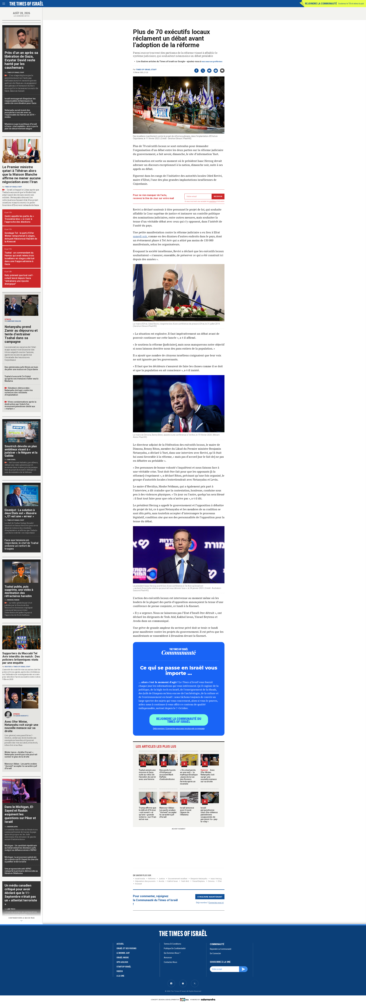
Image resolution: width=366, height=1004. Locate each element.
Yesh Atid (185, 881)
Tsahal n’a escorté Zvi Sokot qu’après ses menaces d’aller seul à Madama (21, 378)
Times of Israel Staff (146, 70)
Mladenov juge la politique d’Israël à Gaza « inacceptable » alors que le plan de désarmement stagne (21, 126)
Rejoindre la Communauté (321, 3)
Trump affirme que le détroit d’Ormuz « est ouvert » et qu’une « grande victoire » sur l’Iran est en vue (147, 813)
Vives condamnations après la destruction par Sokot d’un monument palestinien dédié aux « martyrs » (20, 405)
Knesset (138, 884)
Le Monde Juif (123, 953)
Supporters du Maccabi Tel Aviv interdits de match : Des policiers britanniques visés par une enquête (21, 658)
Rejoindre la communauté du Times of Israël (178, 719)
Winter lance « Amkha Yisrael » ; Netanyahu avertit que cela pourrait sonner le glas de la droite (21, 754)
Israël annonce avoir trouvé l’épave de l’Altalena (187, 811)
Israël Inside (140, 879)
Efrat (220, 881)
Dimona (211, 881)
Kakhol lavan (172, 881)
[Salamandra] (208, 999)
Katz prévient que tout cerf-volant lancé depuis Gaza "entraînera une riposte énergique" (19, 279)
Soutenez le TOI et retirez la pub (351, 3)
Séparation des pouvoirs (145, 881)
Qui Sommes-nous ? (172, 953)
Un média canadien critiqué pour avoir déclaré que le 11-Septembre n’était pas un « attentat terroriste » (21, 895)
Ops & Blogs (122, 962)
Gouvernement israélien (177, 879)
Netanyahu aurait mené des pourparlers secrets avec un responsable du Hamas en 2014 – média (20, 113)
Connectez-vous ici (216, 902)
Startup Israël (124, 967)
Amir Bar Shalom (14, 321)
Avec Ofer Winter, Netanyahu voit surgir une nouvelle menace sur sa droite (209, 776)
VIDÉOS (120, 971)
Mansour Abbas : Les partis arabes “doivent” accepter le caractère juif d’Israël (168, 812)
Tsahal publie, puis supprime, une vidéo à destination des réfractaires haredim (19, 591)
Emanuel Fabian (13, 600)
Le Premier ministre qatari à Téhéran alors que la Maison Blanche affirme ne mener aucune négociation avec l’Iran (21, 174)
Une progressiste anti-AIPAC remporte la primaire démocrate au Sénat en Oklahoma (21, 871)
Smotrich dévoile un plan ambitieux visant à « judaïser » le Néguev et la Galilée (21, 451)
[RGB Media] (185, 999)
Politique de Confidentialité (175, 948)
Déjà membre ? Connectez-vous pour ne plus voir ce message (179, 728)
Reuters (8, 666)
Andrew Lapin (12, 827)
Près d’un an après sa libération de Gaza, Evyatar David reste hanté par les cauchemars (21, 60)
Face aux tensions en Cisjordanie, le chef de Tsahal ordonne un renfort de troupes (21, 544)
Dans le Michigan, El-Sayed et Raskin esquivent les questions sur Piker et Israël (20, 814)
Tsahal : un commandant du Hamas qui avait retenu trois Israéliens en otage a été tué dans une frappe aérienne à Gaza (19, 258)
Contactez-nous (170, 962)
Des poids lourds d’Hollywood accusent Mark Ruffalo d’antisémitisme (167, 774)
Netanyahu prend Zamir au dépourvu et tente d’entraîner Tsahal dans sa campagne (21, 334)
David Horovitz (22, 716)
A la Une (120, 976)
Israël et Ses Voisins (126, 948)
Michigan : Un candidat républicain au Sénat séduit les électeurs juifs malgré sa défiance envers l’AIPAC (21, 847)
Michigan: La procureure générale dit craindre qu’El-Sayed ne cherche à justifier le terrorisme (21, 859)
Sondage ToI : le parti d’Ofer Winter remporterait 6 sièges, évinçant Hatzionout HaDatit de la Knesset (21, 237)
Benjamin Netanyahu (199, 879)
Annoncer (168, 957)
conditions (212, 201)
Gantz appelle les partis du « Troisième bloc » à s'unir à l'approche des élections (19, 219)
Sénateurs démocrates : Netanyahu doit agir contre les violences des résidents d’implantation (19, 391)
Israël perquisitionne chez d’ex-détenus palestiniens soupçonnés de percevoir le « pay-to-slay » (209, 815)
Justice (162, 879)
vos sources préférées (212, 61)
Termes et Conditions (172, 944)
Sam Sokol (11, 459)
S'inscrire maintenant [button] (209, 896)
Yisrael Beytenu (198, 881)
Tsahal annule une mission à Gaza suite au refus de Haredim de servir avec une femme (147, 774)
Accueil (120, 944)
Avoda (161, 881)
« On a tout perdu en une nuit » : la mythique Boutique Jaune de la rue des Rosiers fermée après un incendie (189, 777)
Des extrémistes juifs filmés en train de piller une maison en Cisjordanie (21, 368)
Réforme (151, 879)
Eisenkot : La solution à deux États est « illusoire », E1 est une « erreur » (20, 513)
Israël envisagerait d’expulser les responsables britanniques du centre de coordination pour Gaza (20, 100)
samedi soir (140, 236)
